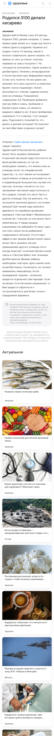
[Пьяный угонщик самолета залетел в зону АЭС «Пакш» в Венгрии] (27, 658)
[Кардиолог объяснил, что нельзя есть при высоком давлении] (27, 612)
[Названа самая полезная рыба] (27, 382)
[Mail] (10, 3)
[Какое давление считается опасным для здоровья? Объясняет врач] (27, 474)
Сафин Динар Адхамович (28, 141)
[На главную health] (20, 3)
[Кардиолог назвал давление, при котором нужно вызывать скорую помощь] (27, 705)
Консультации (8, 13)
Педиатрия (24, 13)
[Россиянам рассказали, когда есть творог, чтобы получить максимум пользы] (27, 566)
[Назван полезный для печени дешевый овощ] (27, 428)
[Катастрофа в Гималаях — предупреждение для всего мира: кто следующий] (27, 520)
